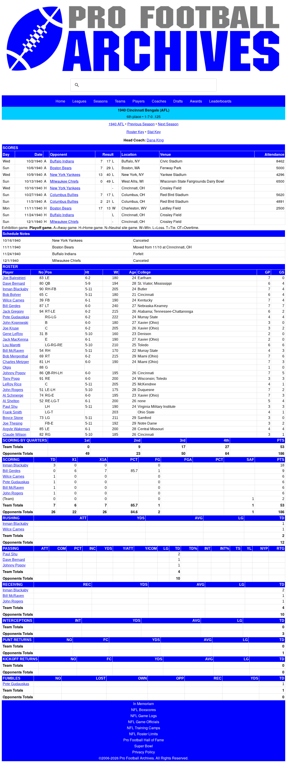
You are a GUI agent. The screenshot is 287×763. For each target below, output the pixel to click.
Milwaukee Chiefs (64, 181)
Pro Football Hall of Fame (143, 739)
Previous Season (141, 123)
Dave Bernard (14, 283)
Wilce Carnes (13, 300)
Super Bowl (143, 745)
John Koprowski (15, 323)
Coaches (159, 101)
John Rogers (13, 390)
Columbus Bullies (64, 194)
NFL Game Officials (143, 721)
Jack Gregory (13, 311)
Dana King (155, 140)
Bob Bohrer (12, 295)
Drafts (178, 101)
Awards (196, 101)
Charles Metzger (16, 362)
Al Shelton (11, 401)
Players (139, 101)
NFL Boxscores (143, 709)
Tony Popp (11, 378)
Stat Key (154, 131)
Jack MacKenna (15, 339)
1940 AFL (116, 123)
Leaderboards (220, 101)
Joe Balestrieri (14, 278)
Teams (120, 101)
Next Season (168, 123)
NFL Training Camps (143, 727)
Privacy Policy (143, 751)
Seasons (100, 101)
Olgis (7, 367)
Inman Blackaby (15, 289)
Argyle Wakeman (16, 429)
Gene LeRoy (13, 334)
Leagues (79, 101)
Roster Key (135, 131)
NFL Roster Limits (143, 733)
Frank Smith (12, 412)
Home (60, 101)
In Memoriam (143, 703)
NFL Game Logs (143, 715)
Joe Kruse (11, 328)
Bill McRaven (13, 351)
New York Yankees (65, 174)
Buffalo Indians (62, 161)
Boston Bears (61, 167)
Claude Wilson (14, 434)
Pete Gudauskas (16, 317)
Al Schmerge (13, 395)
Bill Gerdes (11, 306)
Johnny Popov (14, 373)
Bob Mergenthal (15, 356)
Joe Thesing (12, 423)
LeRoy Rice (12, 384)
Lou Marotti (11, 345)
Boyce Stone (13, 418)
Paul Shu (10, 406)
